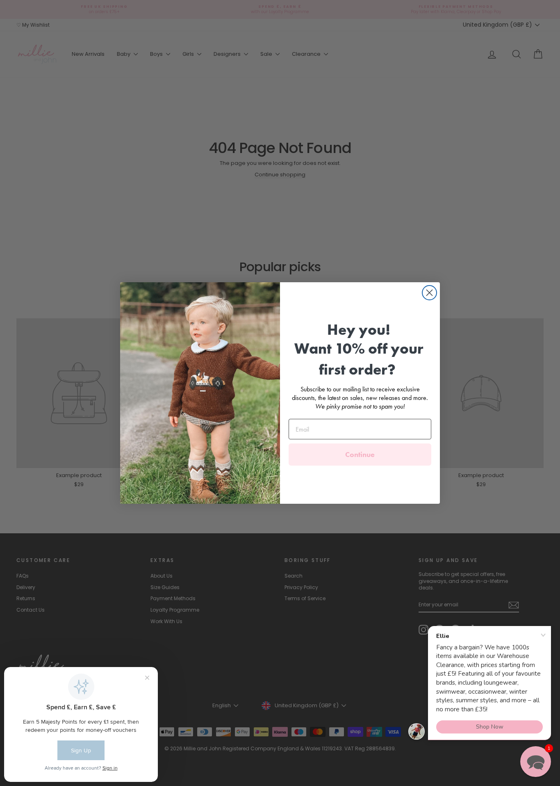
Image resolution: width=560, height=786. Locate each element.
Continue (360, 454)
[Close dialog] (429, 293)
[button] (535, 761)
